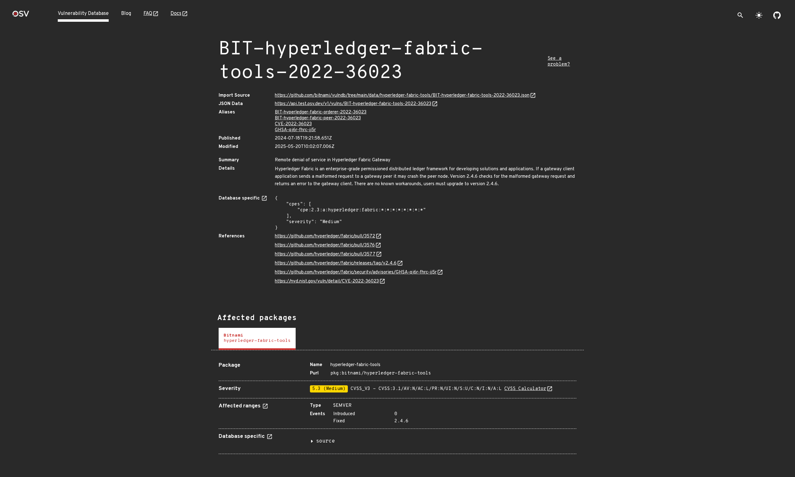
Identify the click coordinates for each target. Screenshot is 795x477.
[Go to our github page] (777, 15)
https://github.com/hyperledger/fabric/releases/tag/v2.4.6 (336, 263)
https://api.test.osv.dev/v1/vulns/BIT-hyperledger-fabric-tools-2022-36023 (353, 104)
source (325, 441)
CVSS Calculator (525, 389)
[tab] (257, 339)
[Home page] (20, 15)
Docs (175, 14)
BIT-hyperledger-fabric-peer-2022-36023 (318, 118)
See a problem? (558, 61)
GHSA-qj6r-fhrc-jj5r (295, 130)
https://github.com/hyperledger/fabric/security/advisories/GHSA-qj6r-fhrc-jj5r (356, 272)
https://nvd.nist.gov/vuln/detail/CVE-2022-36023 (327, 281)
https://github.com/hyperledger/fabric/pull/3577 (325, 254)
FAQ (147, 14)
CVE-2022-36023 (293, 124)
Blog (126, 14)
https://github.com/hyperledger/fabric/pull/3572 (325, 236)
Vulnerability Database (83, 14)
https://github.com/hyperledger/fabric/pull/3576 (325, 245)
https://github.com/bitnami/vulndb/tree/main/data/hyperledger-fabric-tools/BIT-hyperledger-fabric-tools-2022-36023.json (402, 96)
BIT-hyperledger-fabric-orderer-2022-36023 (320, 112)
